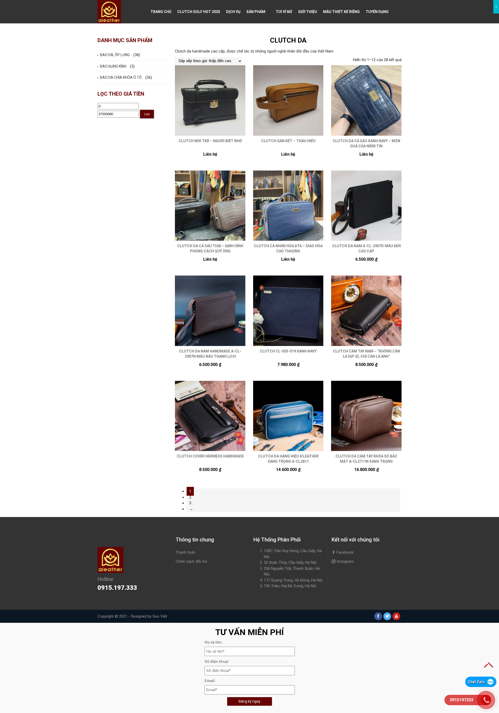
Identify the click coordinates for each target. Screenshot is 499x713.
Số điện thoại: (217, 661)
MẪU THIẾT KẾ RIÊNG (341, 12)
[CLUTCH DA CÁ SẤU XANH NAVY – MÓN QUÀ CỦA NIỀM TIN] (366, 100)
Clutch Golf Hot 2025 (198, 12)
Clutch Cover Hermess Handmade (210, 456)
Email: (210, 680)
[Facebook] (378, 616)
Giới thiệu (307, 12)
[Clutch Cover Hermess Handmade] (210, 416)
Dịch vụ (233, 12)
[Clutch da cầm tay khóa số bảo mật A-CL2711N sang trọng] (366, 416)
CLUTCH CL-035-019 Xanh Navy (288, 351)
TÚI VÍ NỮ (284, 12)
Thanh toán (185, 552)
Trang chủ (160, 12)
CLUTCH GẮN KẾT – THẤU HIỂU (288, 141)
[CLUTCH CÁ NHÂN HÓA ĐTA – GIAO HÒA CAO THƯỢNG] (288, 206)
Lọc (147, 114)
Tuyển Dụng (377, 12)
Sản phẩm (255, 12)
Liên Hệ (157, 35)
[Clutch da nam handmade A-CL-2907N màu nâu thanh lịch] (210, 311)
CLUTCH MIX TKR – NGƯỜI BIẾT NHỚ (210, 141)
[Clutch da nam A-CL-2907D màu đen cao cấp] (366, 206)
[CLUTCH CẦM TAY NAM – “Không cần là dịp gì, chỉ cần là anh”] (366, 311)
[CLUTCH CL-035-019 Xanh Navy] (288, 311)
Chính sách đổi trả (191, 561)
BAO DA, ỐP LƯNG (115, 55)
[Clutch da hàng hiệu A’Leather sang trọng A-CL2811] (288, 416)
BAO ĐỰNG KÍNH (113, 66)
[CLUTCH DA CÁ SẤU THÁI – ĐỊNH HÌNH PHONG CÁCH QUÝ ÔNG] (210, 206)
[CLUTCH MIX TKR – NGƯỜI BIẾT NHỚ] (210, 100)
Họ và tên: (213, 642)
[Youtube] (396, 616)
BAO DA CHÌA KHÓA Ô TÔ (121, 77)
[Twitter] (387, 616)
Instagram (345, 561)
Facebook (344, 552)
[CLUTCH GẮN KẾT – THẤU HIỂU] (288, 100)
